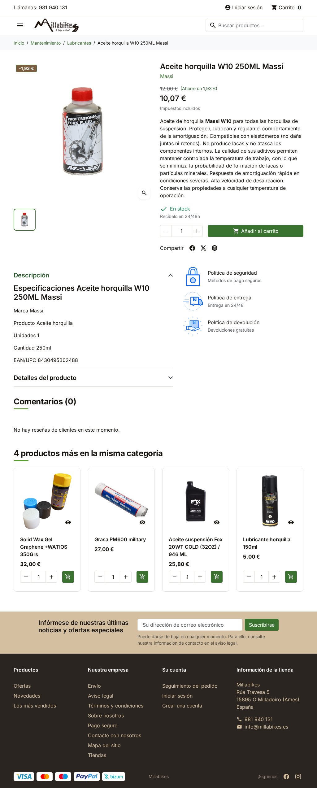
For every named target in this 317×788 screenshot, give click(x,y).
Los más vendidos (35, 706)
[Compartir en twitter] (203, 248)
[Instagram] (298, 776)
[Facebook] (286, 776)
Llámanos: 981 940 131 (40, 7)
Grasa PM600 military (120, 539)
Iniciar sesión (177, 696)
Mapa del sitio (104, 745)
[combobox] (254, 25)
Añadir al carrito (256, 231)
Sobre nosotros (106, 715)
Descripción (31, 275)
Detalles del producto (45, 377)
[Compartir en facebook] (192, 248)
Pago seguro (103, 725)
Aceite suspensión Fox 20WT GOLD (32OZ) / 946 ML (196, 546)
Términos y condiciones (115, 706)
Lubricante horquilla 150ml (266, 543)
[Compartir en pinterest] (214, 248)
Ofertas (22, 686)
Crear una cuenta (182, 706)
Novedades (27, 696)
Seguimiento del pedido (190, 686)
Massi (166, 76)
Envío (94, 686)
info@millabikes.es (266, 727)
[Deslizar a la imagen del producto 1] (25, 220)
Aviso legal (100, 696)
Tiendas (97, 755)
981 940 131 (259, 719)
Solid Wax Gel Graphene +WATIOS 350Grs (43, 546)
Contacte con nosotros (114, 735)
